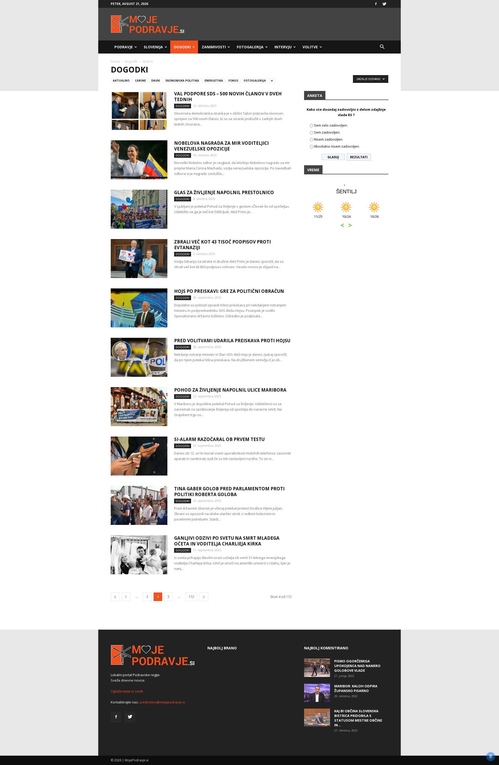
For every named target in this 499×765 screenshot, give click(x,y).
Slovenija (153, 46)
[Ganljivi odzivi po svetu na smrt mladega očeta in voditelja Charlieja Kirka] (139, 554)
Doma (115, 61)
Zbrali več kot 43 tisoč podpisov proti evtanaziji (222, 244)
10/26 (374, 219)
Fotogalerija (250, 46)
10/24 (346, 219)
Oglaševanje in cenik (127, 691)
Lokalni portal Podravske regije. (135, 674)
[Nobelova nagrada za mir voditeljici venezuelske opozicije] (139, 159)
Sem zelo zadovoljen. (331, 125)
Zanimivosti (214, 46)
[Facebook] (376, 4)
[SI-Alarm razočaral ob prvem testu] (139, 456)
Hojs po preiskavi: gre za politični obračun (229, 291)
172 (191, 597)
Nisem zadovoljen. (328, 139)
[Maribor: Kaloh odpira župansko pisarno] (317, 693)
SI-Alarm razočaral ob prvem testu (219, 439)
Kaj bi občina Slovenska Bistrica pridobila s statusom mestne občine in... (358, 718)
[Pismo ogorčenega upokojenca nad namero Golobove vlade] (317, 668)
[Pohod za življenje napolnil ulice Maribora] (139, 406)
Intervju (283, 46)
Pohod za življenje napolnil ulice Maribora (230, 390)
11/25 (318, 219)
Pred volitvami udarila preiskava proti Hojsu (232, 341)
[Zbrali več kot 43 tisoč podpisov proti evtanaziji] (139, 258)
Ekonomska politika (182, 80)
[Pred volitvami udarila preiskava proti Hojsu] (139, 357)
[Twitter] (384, 4)
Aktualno (121, 80)
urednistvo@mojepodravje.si (162, 702)
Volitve (310, 46)
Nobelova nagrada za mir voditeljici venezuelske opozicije (221, 146)
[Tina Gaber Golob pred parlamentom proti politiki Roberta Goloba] (139, 505)
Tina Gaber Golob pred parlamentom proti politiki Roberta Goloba (229, 491)
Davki (155, 80)
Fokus (233, 80)
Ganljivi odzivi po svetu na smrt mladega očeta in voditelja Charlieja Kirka (226, 541)
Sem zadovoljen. (327, 132)
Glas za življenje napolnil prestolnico (224, 192)
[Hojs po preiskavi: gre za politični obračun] (139, 307)
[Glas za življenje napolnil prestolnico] (139, 209)
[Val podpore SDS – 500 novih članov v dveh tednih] (139, 110)
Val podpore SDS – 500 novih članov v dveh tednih (228, 96)
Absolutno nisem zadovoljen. (337, 146)
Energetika (214, 80)
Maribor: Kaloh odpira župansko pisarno (355, 688)
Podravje (123, 46)
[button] (382, 47)
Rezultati (358, 157)
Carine (140, 80)
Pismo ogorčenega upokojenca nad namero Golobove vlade (357, 666)
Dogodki (182, 46)
